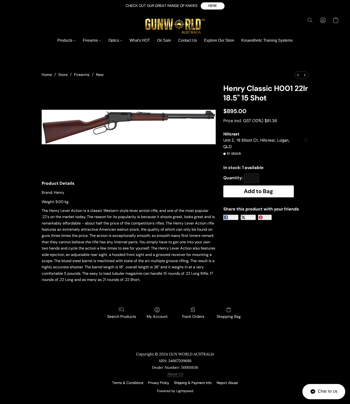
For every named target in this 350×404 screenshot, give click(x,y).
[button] (213, 6)
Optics (114, 40)
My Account (157, 316)
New (100, 74)
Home (47, 74)
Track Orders (193, 316)
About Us (175, 374)
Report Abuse (227, 383)
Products (65, 40)
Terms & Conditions (127, 383)
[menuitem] (298, 75)
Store (63, 74)
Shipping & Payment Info (193, 383)
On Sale (164, 40)
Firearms (91, 40)
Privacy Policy (158, 383)
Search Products (121, 316)
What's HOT (140, 40)
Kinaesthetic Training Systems (267, 40)
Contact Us (187, 40)
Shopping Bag (229, 316)
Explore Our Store (219, 40)
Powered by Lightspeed (175, 391)
